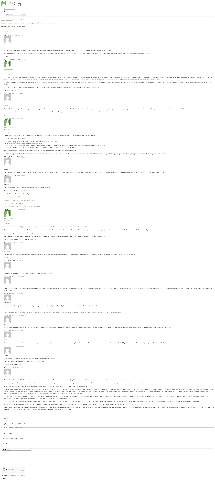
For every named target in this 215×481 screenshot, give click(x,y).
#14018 (17, 367)
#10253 (18, 242)
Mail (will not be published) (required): (13, 438)
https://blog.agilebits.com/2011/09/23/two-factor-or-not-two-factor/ (22, 206)
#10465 (18, 315)
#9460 (20, 209)
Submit (4, 478)
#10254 (18, 261)
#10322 (18, 276)
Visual (4, 449)
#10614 (18, 346)
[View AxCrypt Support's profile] (7, 67)
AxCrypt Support (8, 69)
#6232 (18, 93)
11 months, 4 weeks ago (51, 23)
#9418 (20, 157)
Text (8, 449)
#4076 (22, 60)
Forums (3, 20)
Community (9, 20)
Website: (5, 443)
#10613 (18, 330)
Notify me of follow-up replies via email (14, 475)
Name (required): (7, 433)
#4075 (21, 35)
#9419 (20, 175)
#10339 (18, 293)
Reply (24, 35)
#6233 (18, 118)
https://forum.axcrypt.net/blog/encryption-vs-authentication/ (20, 200)
